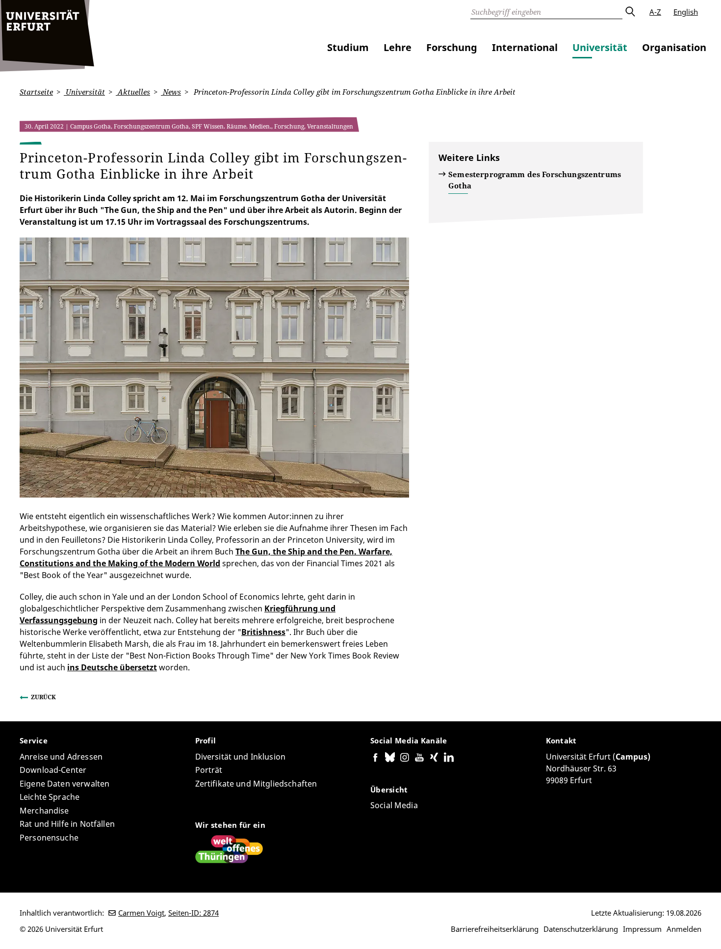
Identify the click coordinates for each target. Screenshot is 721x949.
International (525, 47)
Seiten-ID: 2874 (193, 913)
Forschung (451, 47)
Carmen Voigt (141, 913)
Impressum (642, 929)
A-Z (655, 12)
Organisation (674, 47)
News (171, 92)
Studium (348, 47)
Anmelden (684, 929)
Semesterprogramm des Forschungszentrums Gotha (534, 179)
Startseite (36, 92)
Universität (599, 47)
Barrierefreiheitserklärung (495, 929)
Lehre (398, 47)
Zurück (43, 697)
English (685, 12)
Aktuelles (133, 92)
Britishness (263, 632)
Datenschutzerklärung (580, 929)
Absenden (629, 11)
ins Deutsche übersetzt (112, 667)
